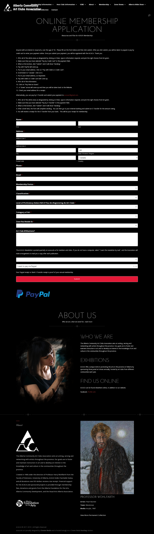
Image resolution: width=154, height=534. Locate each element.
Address (20, 131)
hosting (84, 530)
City (17, 153)
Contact (54, 10)
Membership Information (41, 4)
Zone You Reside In (25, 222)
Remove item (134, 266)
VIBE (82, 4)
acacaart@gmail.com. (71, 95)
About (91, 4)
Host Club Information (66, 4)
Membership (104, 4)
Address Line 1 (21, 138)
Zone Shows (119, 4)
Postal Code (20, 161)
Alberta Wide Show (136, 4)
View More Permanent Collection (93, 515)
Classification (23, 194)
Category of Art (24, 212)
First (17, 127)
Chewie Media (45, 530)
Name (19, 119)
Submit (77, 279)
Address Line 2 (21, 146)
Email (19, 175)
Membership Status (25, 184)
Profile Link (92, 392)
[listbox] (77, 188)
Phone (19, 166)
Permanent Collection (39, 10)
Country (80, 161)
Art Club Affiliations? (25, 231)
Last (79, 127)
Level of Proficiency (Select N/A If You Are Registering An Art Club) (46, 203)
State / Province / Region (86, 153)
